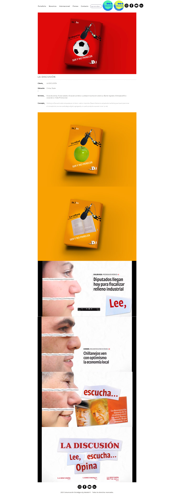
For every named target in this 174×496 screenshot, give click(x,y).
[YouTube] (136, 6)
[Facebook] (131, 6)
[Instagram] (126, 6)
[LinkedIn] (141, 6)
